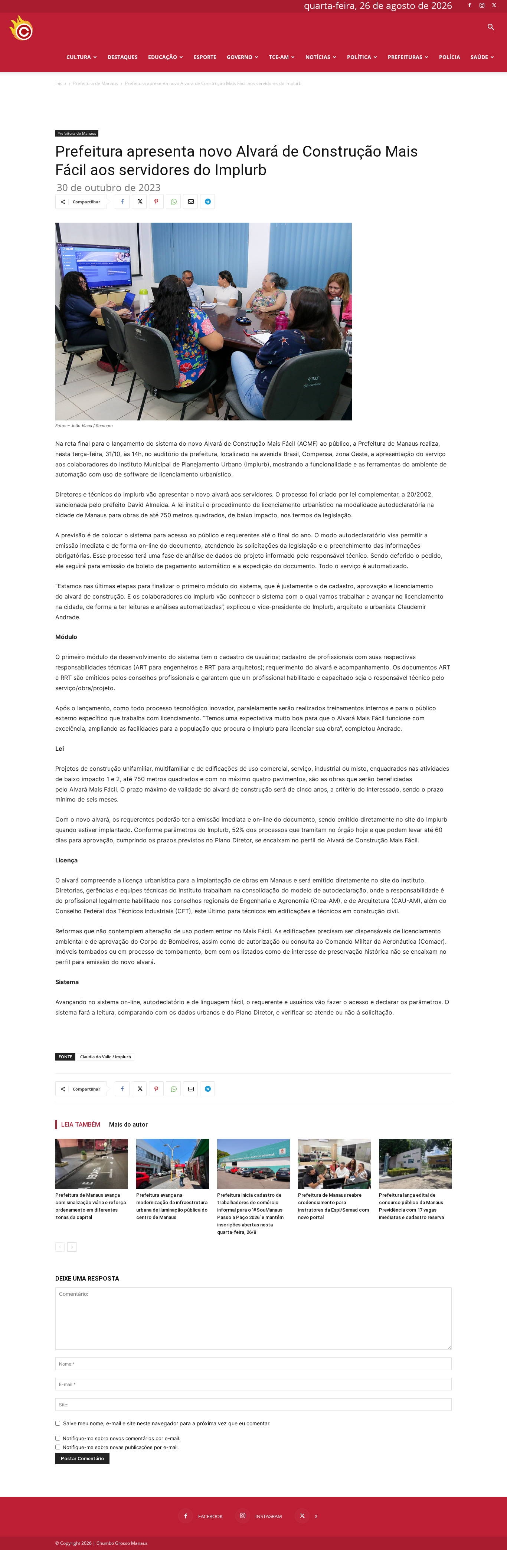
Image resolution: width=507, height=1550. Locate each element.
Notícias (317, 56)
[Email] (190, 201)
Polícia (449, 56)
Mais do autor (128, 1124)
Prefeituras (405, 56)
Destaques (123, 56)
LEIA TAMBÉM (80, 1124)
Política (359, 56)
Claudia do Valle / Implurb (105, 1056)
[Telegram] (207, 201)
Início (60, 83)
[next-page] (71, 1247)
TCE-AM (279, 56)
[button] (491, 28)
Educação (162, 56)
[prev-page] (60, 1247)
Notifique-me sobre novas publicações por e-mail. (121, 1447)
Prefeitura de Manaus (95, 83)
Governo (239, 56)
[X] (494, 5)
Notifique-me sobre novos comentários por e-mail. (121, 1438)
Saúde (479, 56)
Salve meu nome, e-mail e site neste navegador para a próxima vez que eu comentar (166, 1423)
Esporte (205, 56)
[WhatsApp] (173, 201)
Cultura (78, 56)
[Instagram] (481, 5)
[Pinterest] (156, 201)
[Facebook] (469, 5)
